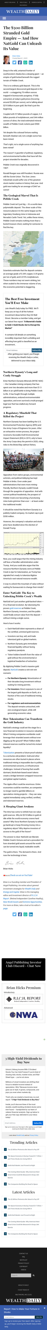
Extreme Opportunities (32, 902)
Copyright (23, 1266)
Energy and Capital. (11, 892)
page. (5, 908)
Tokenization (8, 752)
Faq (23, 1257)
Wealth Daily (30, 889)
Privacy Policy (34, 1135)
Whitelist (23, 1260)
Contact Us (23, 1253)
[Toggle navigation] (4, 18)
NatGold (14, 670)
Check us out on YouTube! (21, 875)
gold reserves (15, 608)
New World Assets (11, 902)
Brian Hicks (16, 56)
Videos (23, 1270)
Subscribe (36, 350)
